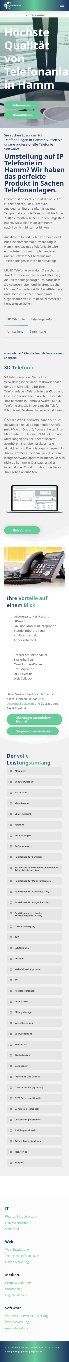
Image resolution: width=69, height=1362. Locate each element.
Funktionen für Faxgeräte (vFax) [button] (32, 902)
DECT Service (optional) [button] (27, 1098)
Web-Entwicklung (17, 1250)
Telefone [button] (19, 824)
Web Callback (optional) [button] (28, 969)
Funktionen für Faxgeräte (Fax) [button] (32, 891)
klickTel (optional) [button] (25, 990)
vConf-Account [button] (23, 813)
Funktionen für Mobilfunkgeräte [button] (33, 880)
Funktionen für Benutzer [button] (28, 856)
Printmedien (13, 1289)
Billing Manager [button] (23, 1012)
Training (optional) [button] (25, 1130)
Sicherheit (12, 1229)
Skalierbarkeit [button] (22, 1055)
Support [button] (19, 1162)
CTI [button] (16, 980)
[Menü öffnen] (61, 5)
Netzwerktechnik (16, 1223)
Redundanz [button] (21, 1044)
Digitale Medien (16, 1295)
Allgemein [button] (20, 771)
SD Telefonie (35, 15)
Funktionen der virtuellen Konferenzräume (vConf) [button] (29, 914)
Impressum (36, 1351)
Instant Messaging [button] (25, 926)
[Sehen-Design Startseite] (30, 5)
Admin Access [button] (22, 1001)
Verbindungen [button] (23, 835)
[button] (22, 105)
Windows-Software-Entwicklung (27, 1316)
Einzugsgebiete (20, 1351)
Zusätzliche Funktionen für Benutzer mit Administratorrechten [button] (37, 869)
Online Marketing (17, 1262)
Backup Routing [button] (23, 1033)
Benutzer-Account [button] (24, 781)
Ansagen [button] (19, 958)
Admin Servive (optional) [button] (28, 1141)
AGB (47, 1347)
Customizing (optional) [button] (27, 1119)
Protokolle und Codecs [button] (27, 1076)
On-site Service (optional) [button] (29, 1087)
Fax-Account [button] (21, 792)
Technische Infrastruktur (22, 1256)
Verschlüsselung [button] (24, 1023)
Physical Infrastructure (21, 1216)
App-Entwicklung (16, 1328)
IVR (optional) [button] (22, 947)
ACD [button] (17, 937)
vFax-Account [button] (22, 803)
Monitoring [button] (21, 1151)
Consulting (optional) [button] (27, 1108)
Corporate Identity (18, 1283)
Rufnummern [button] (22, 846)
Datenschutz (36, 1347)
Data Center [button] (21, 1065)
